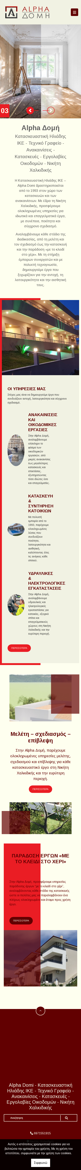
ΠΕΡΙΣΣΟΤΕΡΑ (19, 648)
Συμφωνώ (40, 1162)
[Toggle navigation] (74, 12)
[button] (30, 110)
